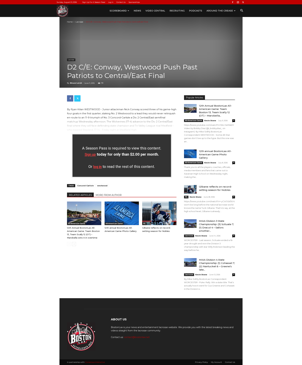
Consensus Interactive (95, 362)
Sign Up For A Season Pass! (93, 2)
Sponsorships (134, 2)
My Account (216, 362)
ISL (144, 224)
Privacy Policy (201, 362)
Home (70, 22)
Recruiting (177, 10)
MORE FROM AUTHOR (109, 195)
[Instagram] (237, 2)
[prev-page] (69, 244)
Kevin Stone (210, 120)
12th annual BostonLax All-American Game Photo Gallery (215, 154)
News (137, 10)
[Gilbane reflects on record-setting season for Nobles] (159, 213)
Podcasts (195, 10)
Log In (110, 2)
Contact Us (121, 2)
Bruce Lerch (76, 83)
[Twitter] (243, 2)
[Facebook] (232, 2)
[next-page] (74, 244)
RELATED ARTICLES (80, 195)
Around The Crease (220, 10)
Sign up (90, 154)
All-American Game (76, 224)
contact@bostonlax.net (137, 337)
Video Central (155, 10)
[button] (241, 10)
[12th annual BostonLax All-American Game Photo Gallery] (122, 213)
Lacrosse (79, 22)
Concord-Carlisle (85, 186)
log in (97, 167)
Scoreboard (118, 10)
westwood (102, 186)
